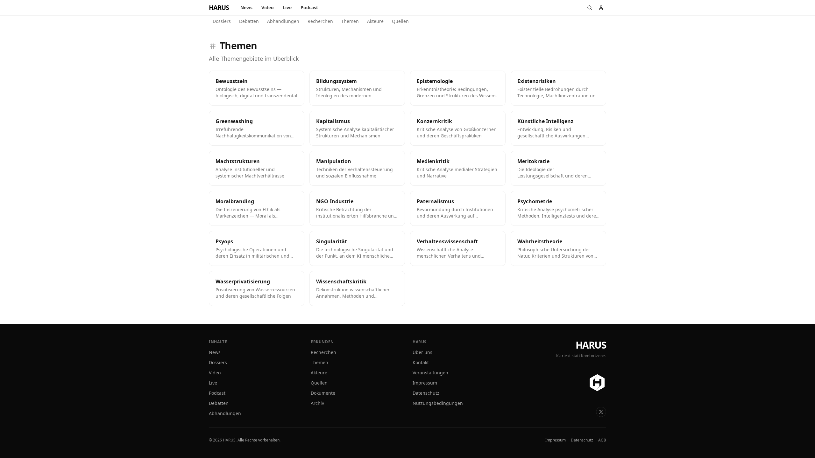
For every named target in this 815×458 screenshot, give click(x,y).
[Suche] (590, 8)
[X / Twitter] (601, 412)
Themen (350, 21)
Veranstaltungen (430, 373)
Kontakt (421, 362)
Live (287, 7)
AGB (602, 440)
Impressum (425, 383)
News (246, 7)
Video (267, 7)
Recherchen (320, 21)
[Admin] (601, 8)
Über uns (422, 352)
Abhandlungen (283, 21)
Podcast (309, 7)
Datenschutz (426, 393)
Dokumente (323, 393)
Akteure (375, 21)
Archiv (317, 403)
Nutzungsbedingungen (438, 403)
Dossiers (222, 21)
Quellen (400, 21)
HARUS (591, 345)
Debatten (249, 21)
